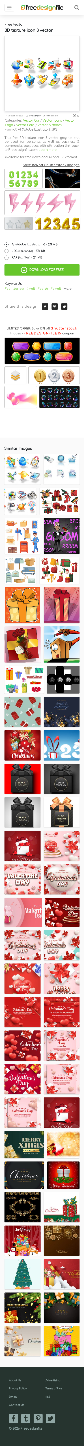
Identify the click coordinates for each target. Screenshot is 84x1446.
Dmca (13, 1396)
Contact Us (16, 1405)
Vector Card (25, 125)
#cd (8, 288)
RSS (47, 1396)
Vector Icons (52, 120)
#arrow (18, 288)
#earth (43, 288)
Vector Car (31, 120)
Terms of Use (53, 1388)
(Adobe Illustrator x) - (35, 244)
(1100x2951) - (28, 251)
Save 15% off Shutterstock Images (51, 165)
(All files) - (27, 257)
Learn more (47, 149)
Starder (36, 116)
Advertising (52, 1380)
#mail (30, 288)
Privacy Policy (18, 1388)
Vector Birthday (50, 125)
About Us (15, 1380)
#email (56, 288)
